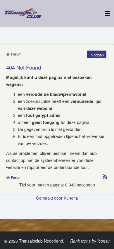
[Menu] (107, 13)
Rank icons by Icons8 (90, 241)
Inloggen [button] (96, 55)
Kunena (71, 198)
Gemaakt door (50, 198)
